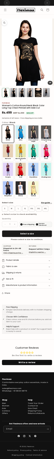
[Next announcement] (47, 3)
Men (4, 403)
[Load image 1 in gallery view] (5, 92)
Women (5, 405)
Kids (4, 408)
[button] (5, 10)
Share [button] (7, 293)
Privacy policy (25, 450)
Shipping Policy (35, 411)
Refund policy (12, 450)
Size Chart (32, 408)
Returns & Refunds (36, 413)
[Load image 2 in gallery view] (13, 92)
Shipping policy (18, 455)
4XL (45, 209)
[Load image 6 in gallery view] (46, 92)
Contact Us (33, 405)
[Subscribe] (47, 429)
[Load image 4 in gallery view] (30, 92)
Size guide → (46, 203)
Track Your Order (36, 403)
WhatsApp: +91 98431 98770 (14, 391)
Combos (6, 411)
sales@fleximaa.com (11, 388)
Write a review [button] (26, 362)
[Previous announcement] (7, 3)
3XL (38, 209)
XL (25, 209)
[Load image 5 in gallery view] (38, 92)
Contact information (34, 455)
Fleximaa (30, 446)
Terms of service (40, 450)
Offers (5, 413)
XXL (31, 209)
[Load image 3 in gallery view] (22, 92)
